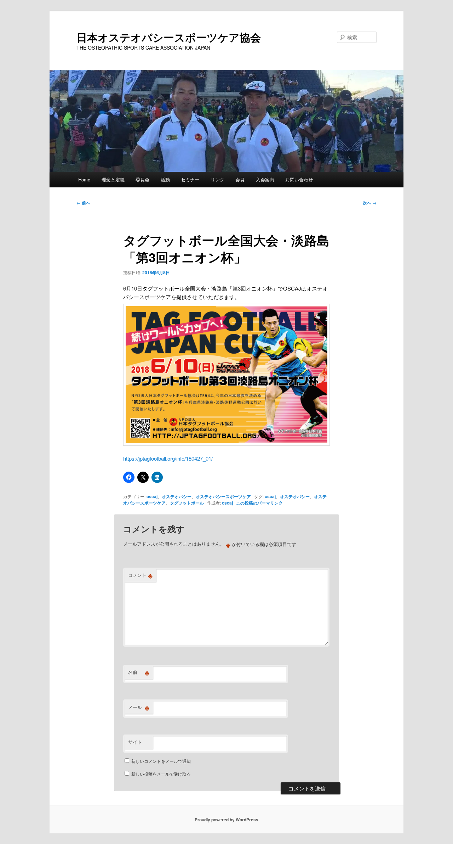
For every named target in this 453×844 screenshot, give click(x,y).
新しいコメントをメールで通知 (161, 761)
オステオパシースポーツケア (223, 496)
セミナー (190, 179)
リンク (217, 179)
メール (138, 707)
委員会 (142, 179)
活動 (165, 179)
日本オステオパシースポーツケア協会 (168, 37)
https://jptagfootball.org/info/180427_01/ (168, 458)
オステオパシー (176, 496)
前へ (83, 202)
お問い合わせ (299, 179)
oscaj (152, 496)
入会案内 (265, 179)
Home (84, 179)
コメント (140, 575)
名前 (138, 672)
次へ (370, 202)
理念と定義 (113, 179)
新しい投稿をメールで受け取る (161, 774)
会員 (240, 179)
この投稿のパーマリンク (259, 503)
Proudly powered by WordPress (226, 819)
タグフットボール (187, 503)
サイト (135, 741)
